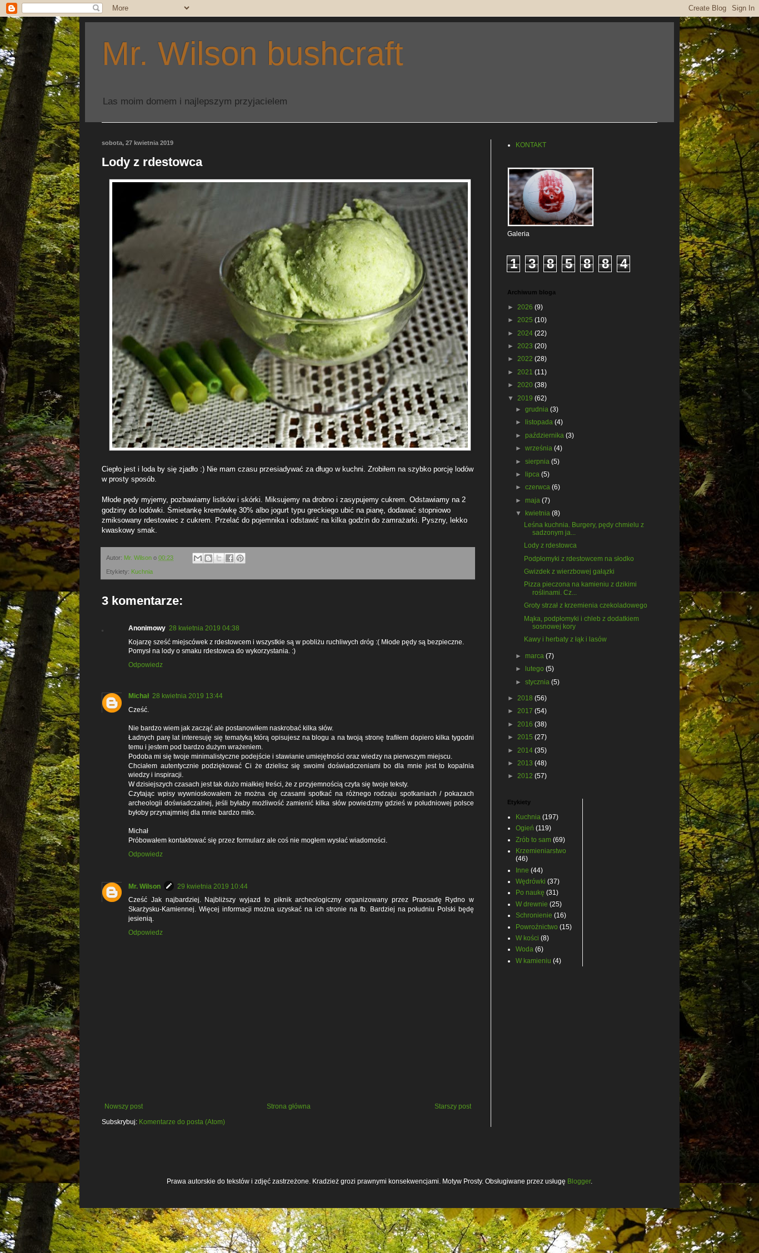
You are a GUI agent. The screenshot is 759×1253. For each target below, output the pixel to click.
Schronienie (534, 915)
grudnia (537, 409)
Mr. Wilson (144, 886)
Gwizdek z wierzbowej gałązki (569, 571)
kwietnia (538, 513)
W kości (527, 938)
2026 (526, 307)
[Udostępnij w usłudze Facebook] (229, 558)
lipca (533, 474)
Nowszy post (123, 1106)
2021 (526, 372)
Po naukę (530, 892)
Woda (524, 949)
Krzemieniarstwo (541, 851)
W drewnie (532, 904)
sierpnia (538, 461)
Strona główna (289, 1106)
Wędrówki (531, 881)
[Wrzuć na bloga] (208, 558)
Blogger (579, 1181)
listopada (540, 422)
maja (533, 500)
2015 (526, 737)
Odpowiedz (145, 665)
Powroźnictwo (537, 927)
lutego (535, 669)
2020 (526, 385)
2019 (526, 398)
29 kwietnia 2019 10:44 (212, 886)
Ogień (525, 828)
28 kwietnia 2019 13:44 (187, 696)
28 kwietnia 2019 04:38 (204, 628)
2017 (526, 711)
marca (535, 656)
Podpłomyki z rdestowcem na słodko (579, 559)
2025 (526, 320)
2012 (526, 776)
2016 (526, 724)
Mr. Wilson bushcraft (252, 53)
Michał (138, 696)
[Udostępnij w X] (218, 558)
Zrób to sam (533, 840)
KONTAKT (531, 145)
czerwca (538, 487)
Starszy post (453, 1106)
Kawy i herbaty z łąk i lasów (565, 639)
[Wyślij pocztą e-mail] (197, 558)
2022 (526, 359)
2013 (526, 763)
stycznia (538, 682)
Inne (522, 870)
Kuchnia (142, 571)
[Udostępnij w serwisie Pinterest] (240, 558)
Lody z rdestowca (550, 545)
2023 (526, 346)
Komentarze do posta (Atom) (182, 1122)
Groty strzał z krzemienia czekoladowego (585, 605)
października (545, 435)
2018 (526, 698)
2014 (526, 750)
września (539, 448)
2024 (526, 333)
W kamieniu (533, 961)
